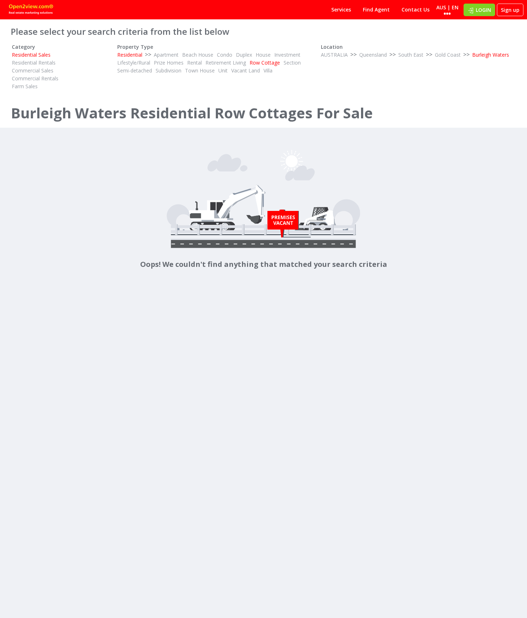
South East (410, 54)
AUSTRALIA (334, 54)
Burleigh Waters (490, 54)
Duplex (244, 54)
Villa (268, 70)
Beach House (197, 54)
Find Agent (376, 9)
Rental (194, 62)
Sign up (510, 9)
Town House (200, 70)
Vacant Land (245, 70)
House (263, 54)
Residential (129, 54)
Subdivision (168, 70)
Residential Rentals (34, 62)
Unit (223, 70)
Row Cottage (265, 62)
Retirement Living (225, 62)
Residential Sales (31, 54)
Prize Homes (169, 62)
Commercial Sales (32, 70)
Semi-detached (134, 70)
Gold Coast (448, 54)
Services (341, 9)
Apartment (166, 54)
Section (292, 62)
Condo (224, 54)
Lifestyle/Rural (133, 62)
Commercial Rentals (35, 78)
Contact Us (415, 9)
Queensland (373, 54)
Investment (287, 54)
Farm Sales (25, 86)
